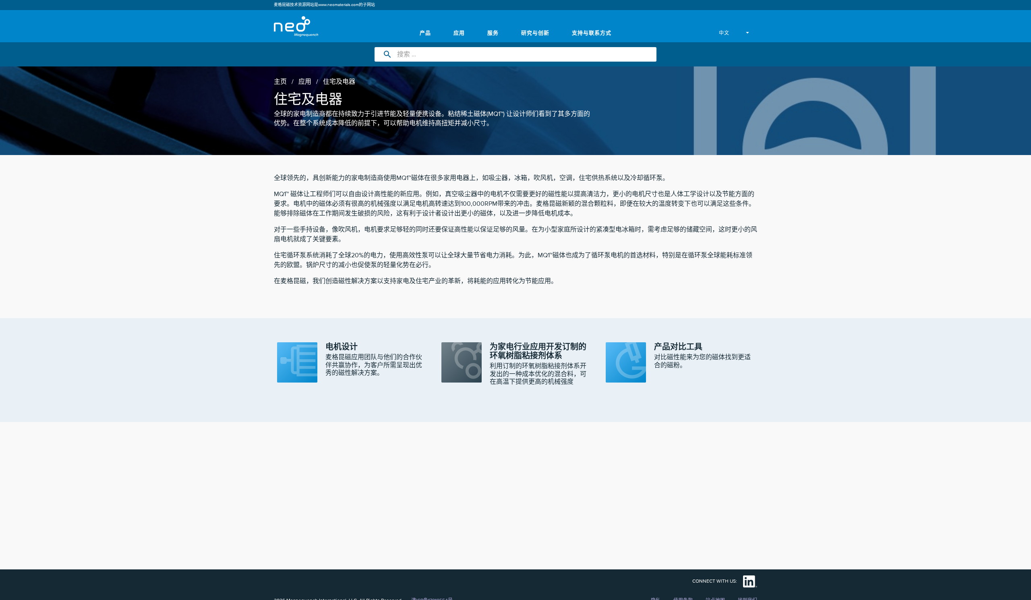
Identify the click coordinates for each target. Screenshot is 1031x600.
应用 (304, 82)
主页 (280, 82)
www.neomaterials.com (338, 5)
